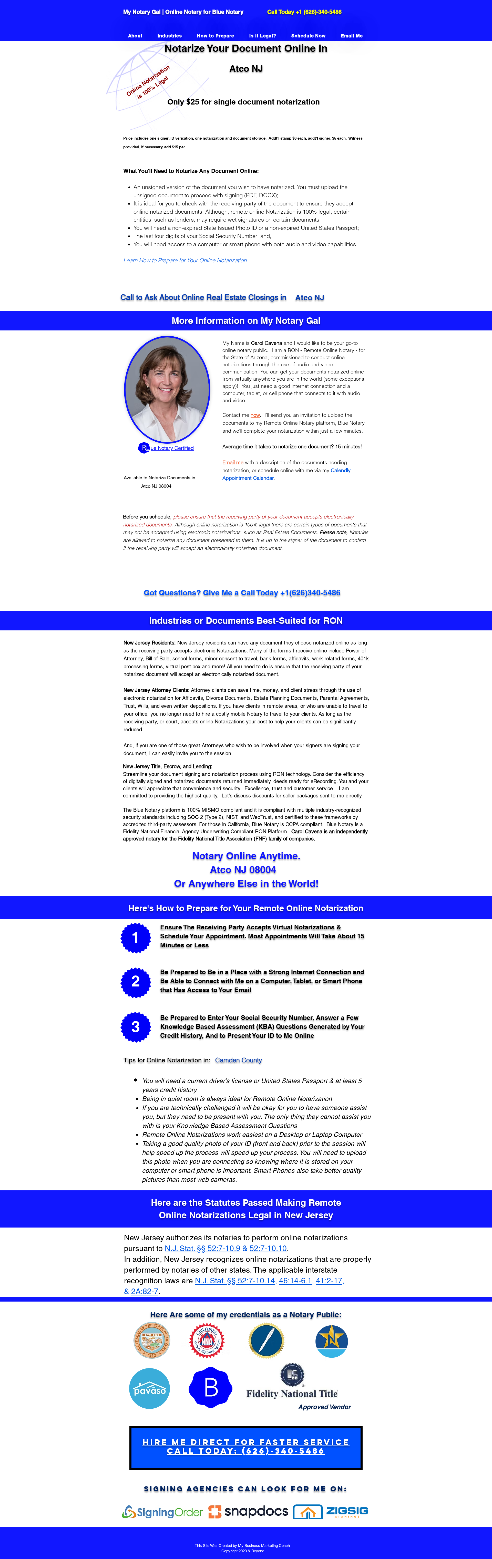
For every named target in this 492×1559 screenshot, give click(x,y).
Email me (232, 462)
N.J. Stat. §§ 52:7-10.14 (235, 1280)
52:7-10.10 (268, 1248)
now (255, 415)
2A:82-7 (144, 1291)
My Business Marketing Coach (264, 1545)
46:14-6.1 (295, 1280)
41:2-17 (329, 1280)
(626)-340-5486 (323, 11)
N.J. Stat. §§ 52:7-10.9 (202, 1248)
